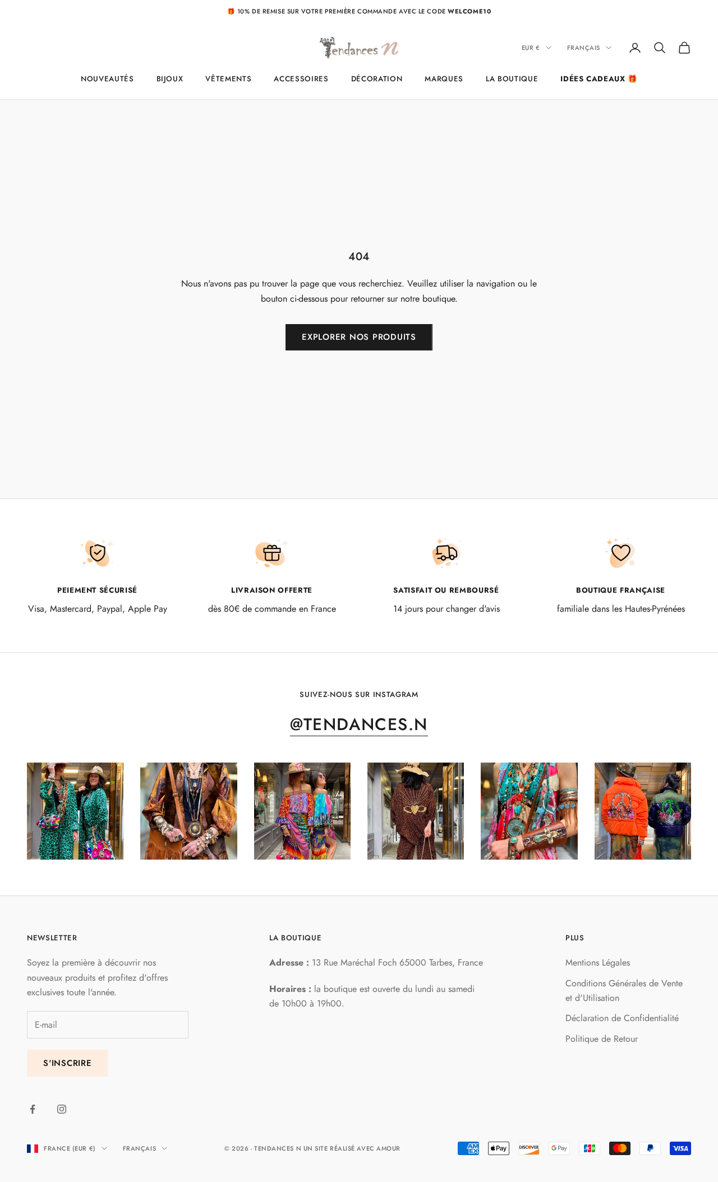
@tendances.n (359, 724)
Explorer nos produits (359, 337)
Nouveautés (107, 78)
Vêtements (228, 78)
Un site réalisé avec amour (352, 1148)
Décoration (377, 78)
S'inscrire (67, 1063)
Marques (444, 78)
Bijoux (170, 78)
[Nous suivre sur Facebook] (32, 1109)
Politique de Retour (601, 1038)
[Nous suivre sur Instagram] (61, 1109)
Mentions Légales (597, 962)
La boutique (512, 78)
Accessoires (301, 78)
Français (583, 47)
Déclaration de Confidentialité (622, 1018)
